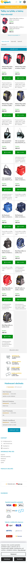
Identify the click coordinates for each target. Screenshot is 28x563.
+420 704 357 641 (7, 443)
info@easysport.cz (7, 441)
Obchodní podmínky (5, 456)
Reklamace (3, 458)
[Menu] (24, 2)
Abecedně (4, 44)
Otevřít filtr (14, 49)
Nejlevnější (13, 41)
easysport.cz (6, 448)
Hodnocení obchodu (14, 383)
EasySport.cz (6, 446)
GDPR (2, 462)
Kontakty (3, 460)
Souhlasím (20, 559)
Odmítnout (7, 559)
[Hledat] (16, 2)
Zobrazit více (14, 430)
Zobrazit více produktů (13, 35)
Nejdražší (20, 41)
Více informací (22, 550)
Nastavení (13, 554)
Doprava (3, 454)
